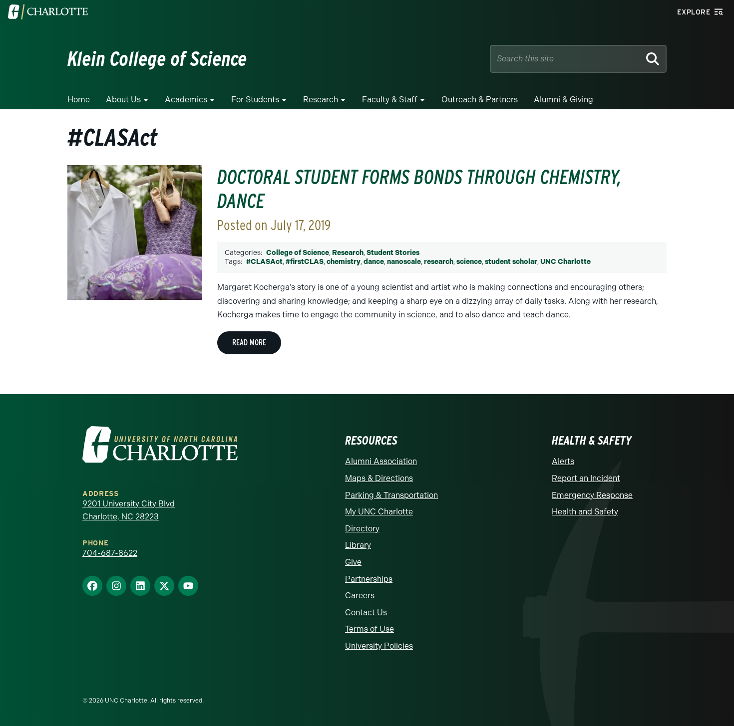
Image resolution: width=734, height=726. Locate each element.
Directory (362, 528)
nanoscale (404, 261)
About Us (123, 99)
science (469, 261)
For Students (255, 99)
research (438, 261)
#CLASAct (264, 261)
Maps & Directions (379, 478)
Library (358, 545)
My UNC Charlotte (379, 511)
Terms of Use (369, 629)
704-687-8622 (109, 553)
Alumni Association (381, 461)
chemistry (344, 261)
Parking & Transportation (391, 495)
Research (320, 99)
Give (353, 562)
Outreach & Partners (479, 99)
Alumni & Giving (563, 99)
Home (78, 99)
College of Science (297, 252)
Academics (186, 99)
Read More (249, 342)
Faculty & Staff (389, 99)
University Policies (379, 646)
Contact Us (366, 612)
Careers (359, 595)
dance (374, 261)
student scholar (511, 261)
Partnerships (368, 579)
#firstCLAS (305, 261)
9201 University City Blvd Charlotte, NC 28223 (128, 510)
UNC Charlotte (565, 261)
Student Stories (393, 252)
